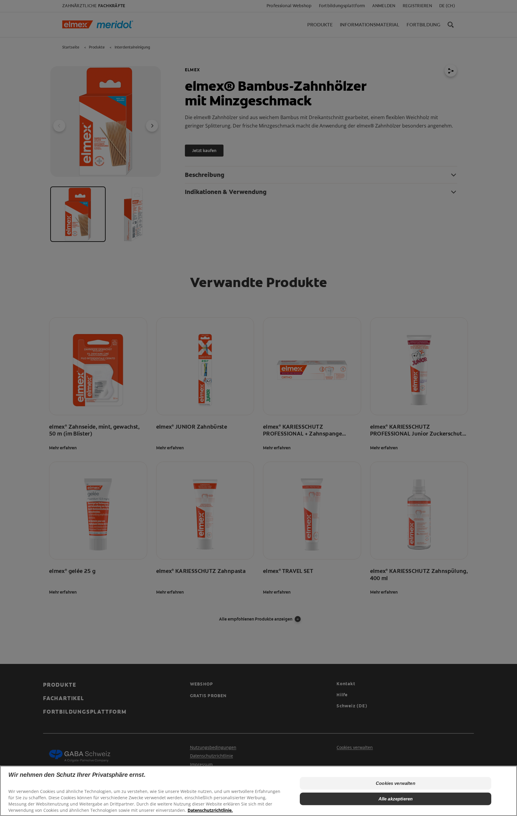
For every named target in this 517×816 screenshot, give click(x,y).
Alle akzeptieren (395, 798)
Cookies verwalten (395, 783)
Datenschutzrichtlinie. (210, 810)
